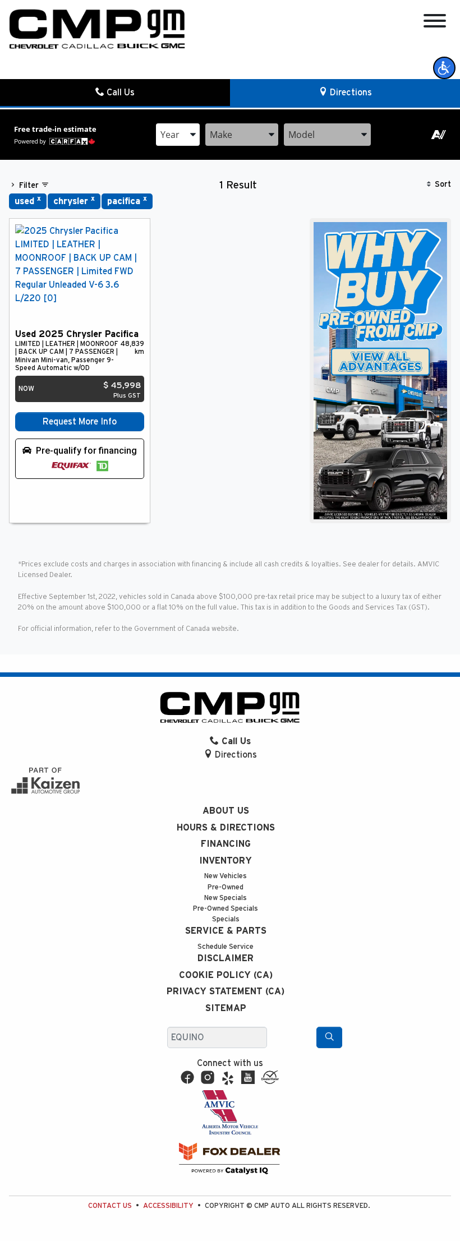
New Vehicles (225, 876)
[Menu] (434, 23)
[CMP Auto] (97, 29)
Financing (226, 843)
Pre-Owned (225, 887)
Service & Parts (225, 930)
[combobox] (177, 134)
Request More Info (80, 421)
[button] (444, 68)
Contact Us (110, 1206)
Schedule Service (225, 947)
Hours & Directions (226, 827)
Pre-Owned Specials (225, 908)
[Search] (329, 1037)
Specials (226, 919)
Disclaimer (225, 958)
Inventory (225, 860)
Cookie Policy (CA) (226, 975)
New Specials (225, 898)
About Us (226, 810)
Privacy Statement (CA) (225, 991)
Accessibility (168, 1206)
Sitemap (225, 1008)
